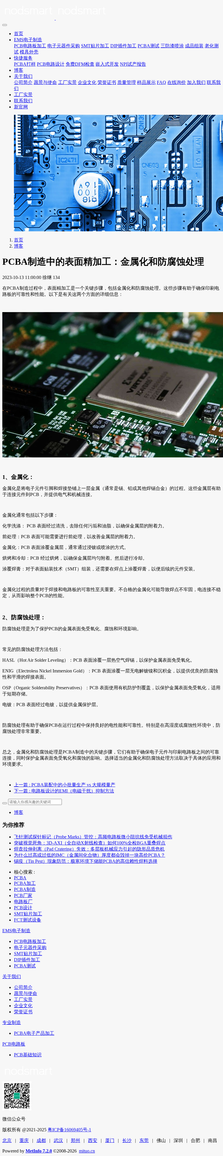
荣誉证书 (107, 82)
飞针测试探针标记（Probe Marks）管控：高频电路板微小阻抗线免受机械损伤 (93, 836)
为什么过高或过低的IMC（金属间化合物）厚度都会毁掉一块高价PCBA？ (89, 855)
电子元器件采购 (63, 45)
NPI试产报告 (133, 64)
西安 (92, 1140)
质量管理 (126, 82)
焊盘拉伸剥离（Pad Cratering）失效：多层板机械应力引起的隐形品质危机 (89, 849)
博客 (18, 70)
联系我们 (23, 100)
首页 (18, 33)
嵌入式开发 (107, 64)
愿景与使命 (45, 82)
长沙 (127, 1140)
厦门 (109, 1140)
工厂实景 (67, 82)
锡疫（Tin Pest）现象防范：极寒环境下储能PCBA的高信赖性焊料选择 (85, 861)
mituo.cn (87, 1150)
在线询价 (176, 82)
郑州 (75, 1140)
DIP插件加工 (123, 45)
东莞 (144, 1140)
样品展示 (146, 82)
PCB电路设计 (50, 64)
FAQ (161, 82)
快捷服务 (23, 58)
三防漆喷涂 (172, 45)
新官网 (21, 106)
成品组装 (194, 45)
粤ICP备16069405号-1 (69, 1129)
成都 (41, 1140)
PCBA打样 (25, 64)
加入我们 (196, 82)
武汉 (58, 1140)
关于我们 (23, 76)
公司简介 (23, 82)
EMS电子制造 (28, 39)
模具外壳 (29, 51)
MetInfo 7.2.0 (39, 1150)
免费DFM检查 (80, 64)
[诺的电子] (111, 11)
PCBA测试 (148, 45)
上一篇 (64, 784)
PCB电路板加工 (30, 45)
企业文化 (87, 82)
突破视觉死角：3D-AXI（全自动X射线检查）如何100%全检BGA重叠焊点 (90, 842)
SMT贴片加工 (95, 45)
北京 (7, 1140)
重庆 (24, 1140)
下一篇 (64, 790)
